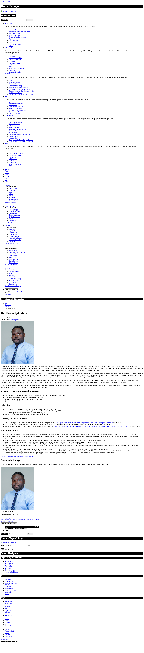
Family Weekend (14, 236)
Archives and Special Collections (19, 87)
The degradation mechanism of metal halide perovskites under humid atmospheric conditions (84, 423)
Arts (6, 96)
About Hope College (15, 279)
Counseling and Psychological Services (21, 141)
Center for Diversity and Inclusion (19, 134)
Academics (8, 23)
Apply (11, 65)
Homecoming (13, 250)
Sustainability (13, 138)
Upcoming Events (14, 259)
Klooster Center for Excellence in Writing (21, 91)
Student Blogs (13, 70)
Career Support (13, 261)
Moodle (11, 195)
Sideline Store (13, 159)
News (6, 174)
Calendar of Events (14, 271)
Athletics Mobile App (15, 164)
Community (8, 268)
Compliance (8, 587)
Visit (10, 67)
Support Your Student (15, 238)
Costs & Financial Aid (15, 58)
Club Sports (12, 162)
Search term (4, 20)
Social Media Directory (12, 572)
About (7, 169)
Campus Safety (13, 136)
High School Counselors (16, 68)
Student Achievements (15, 59)
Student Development (15, 122)
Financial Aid (13, 233)
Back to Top (4, 640)
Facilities (11, 160)
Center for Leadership (15, 86)
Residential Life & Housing (17, 129)
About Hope (8, 615)
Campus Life (9, 115)
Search (30, 20)
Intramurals (12, 157)
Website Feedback (10, 590)
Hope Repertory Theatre (16, 108)
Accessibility (9, 592)
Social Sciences (13, 40)
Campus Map (13, 201)
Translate (19, 291)
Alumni (7, 247)
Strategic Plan (13, 213)
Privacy (7, 594)
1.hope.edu (12, 190)
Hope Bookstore (14, 127)
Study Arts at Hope (14, 113)
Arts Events (12, 275)
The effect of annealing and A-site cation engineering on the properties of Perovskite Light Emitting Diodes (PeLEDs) (91, 426)
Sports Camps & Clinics (16, 153)
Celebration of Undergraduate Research (21, 94)
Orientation (12, 229)
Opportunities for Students (17, 84)
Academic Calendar (15, 240)
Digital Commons (14, 82)
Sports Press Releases (15, 155)
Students (7, 185)
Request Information (15, 72)
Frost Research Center (15, 93)
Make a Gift (12, 257)
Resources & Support (15, 35)
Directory (8, 295)
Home (7, 303)
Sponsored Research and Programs (19, 89)
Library (11, 42)
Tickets (11, 152)
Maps (6, 178)
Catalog (11, 46)
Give (6, 181)
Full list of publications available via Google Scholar (17, 456)
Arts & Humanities (14, 33)
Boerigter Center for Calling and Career (21, 140)
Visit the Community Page (13, 286)
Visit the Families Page (12, 243)
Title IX (7, 585)
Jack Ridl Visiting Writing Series (19, 110)
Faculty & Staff (9, 206)
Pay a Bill (12, 231)
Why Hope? (12, 56)
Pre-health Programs (15, 44)
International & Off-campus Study (19, 32)
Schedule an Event (14, 211)
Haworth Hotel (13, 280)
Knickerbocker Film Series (17, 112)
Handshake (12, 197)
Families (7, 225)
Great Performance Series (16, 106)
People (7, 306)
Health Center (13, 133)
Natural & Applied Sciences (17, 37)
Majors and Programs (15, 63)
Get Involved (13, 234)
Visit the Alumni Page (11, 264)
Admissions (8, 47)
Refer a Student (13, 263)
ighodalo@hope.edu (15, 320)
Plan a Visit (12, 254)
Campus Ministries (14, 124)
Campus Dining (13, 131)
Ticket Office (13, 105)
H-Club (11, 166)
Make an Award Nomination (17, 252)
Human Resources (14, 215)
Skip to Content (5, 1)
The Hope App (13, 188)
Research (7, 74)
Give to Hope (9, 626)
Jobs (6, 180)
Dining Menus (13, 199)
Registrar (11, 39)
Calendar (7, 176)
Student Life (12, 125)
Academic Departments (16, 30)
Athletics (7, 143)
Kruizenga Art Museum (16, 103)
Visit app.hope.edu (10, 202)
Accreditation (9, 588)
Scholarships (12, 61)
